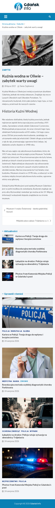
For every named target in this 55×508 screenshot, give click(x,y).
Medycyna (7, 381)
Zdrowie (24, 381)
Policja (6, 331)
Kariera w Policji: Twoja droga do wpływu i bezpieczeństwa (31, 237)
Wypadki (34, 431)
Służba (26, 331)
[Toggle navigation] (5, 16)
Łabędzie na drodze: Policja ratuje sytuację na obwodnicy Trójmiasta (32, 262)
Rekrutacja (16, 331)
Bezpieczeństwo (10, 481)
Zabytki (6, 70)
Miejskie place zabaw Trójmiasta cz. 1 (32, 221)
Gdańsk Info (35, 504)
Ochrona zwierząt (11, 431)
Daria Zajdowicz (27, 86)
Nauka (16, 381)
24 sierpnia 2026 (11, 341)
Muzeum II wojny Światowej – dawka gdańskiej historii (26, 210)
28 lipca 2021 (10, 86)
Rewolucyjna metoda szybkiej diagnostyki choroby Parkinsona (31, 250)
